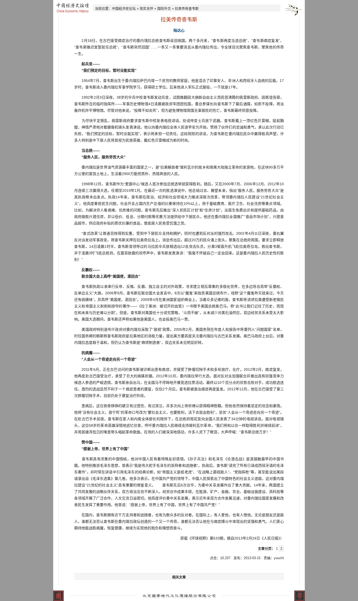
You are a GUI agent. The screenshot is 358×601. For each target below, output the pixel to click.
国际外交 (164, 8)
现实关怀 (146, 8)
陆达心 (179, 30)
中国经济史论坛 (124, 8)
